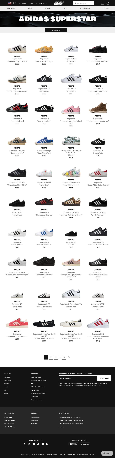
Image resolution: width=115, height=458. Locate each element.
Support (34, 373)
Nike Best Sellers (9, 423)
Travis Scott (34, 420)
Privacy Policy (25, 454)
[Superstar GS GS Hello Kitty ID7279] (44, 172)
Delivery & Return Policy (38, 380)
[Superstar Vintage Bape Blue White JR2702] (44, 140)
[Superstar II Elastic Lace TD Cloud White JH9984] (71, 293)
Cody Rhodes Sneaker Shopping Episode (71, 420)
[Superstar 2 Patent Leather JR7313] (44, 108)
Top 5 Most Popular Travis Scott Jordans (71, 423)
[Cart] (108, 3)
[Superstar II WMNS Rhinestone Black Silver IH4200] (17, 172)
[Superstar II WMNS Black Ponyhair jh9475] (98, 201)
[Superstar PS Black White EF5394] (98, 140)
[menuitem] (24, 3)
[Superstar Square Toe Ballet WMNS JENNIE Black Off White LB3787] (44, 323)
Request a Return (36, 400)
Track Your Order (36, 377)
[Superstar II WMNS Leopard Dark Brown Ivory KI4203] (71, 201)
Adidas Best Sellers (9, 427)
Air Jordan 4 (34, 423)
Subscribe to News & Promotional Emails (75, 373)
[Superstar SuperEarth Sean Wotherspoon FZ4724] (71, 172)
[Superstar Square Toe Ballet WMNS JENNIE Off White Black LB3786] (71, 323)
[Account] (102, 3)
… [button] (60, 357)
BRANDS (105, 8)
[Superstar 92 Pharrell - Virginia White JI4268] (17, 48)
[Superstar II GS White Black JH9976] (71, 48)
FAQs (32, 383)
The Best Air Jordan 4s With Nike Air (69, 417)
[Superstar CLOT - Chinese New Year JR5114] (98, 48)
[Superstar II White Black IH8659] (71, 78)
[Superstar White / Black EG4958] (17, 231)
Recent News (64, 413)
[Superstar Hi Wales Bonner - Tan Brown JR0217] (98, 108)
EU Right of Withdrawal (38, 393)
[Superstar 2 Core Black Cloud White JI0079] (98, 78)
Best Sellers (9, 413)
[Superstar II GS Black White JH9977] (44, 78)
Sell (31, 3)
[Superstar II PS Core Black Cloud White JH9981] (98, 231)
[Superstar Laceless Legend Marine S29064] (17, 140)
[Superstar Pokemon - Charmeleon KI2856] (17, 323)
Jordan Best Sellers (9, 420)
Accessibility (35, 390)
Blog (24, 3)
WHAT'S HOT (11, 8)
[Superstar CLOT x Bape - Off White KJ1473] (17, 78)
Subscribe (104, 378)
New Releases (35, 417)
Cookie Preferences (51, 454)
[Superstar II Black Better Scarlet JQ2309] (44, 201)
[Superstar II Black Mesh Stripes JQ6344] (44, 261)
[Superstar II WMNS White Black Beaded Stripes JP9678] (17, 261)
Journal (6, 387)
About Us (7, 373)
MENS (30, 8)
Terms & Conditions (38, 454)
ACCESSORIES (85, 8)
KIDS (65, 8)
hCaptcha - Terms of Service (85, 454)
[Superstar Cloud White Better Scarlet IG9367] (98, 172)
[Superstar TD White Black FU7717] (17, 293)
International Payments (38, 387)
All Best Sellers (8, 417)
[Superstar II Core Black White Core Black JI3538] (98, 261)
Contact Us (34, 396)
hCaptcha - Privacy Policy (67, 454)
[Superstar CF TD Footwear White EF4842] (98, 293)
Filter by (57, 30)
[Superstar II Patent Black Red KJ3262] (17, 108)
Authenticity (41, 3)
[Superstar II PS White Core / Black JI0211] (44, 293)
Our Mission (7, 377)
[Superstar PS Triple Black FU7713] (17, 201)
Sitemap (6, 393)
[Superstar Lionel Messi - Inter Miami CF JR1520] (71, 108)
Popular (34, 413)
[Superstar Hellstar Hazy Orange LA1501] (44, 48)
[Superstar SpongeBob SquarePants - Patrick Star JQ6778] (71, 261)
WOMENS (48, 8)
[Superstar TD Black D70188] (71, 231)
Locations (7, 383)
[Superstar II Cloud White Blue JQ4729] (44, 231)
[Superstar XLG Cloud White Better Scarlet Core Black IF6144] (98, 323)
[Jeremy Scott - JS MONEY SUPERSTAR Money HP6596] (71, 140)
